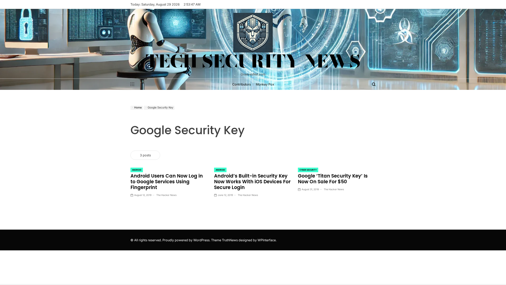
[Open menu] (132, 84)
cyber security (308, 170)
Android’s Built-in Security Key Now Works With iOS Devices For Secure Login (252, 182)
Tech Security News (253, 61)
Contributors (241, 84)
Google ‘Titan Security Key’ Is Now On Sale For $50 (333, 179)
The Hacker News (166, 195)
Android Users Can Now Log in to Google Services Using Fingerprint (166, 182)
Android (136, 170)
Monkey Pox (265, 84)
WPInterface (267, 240)
